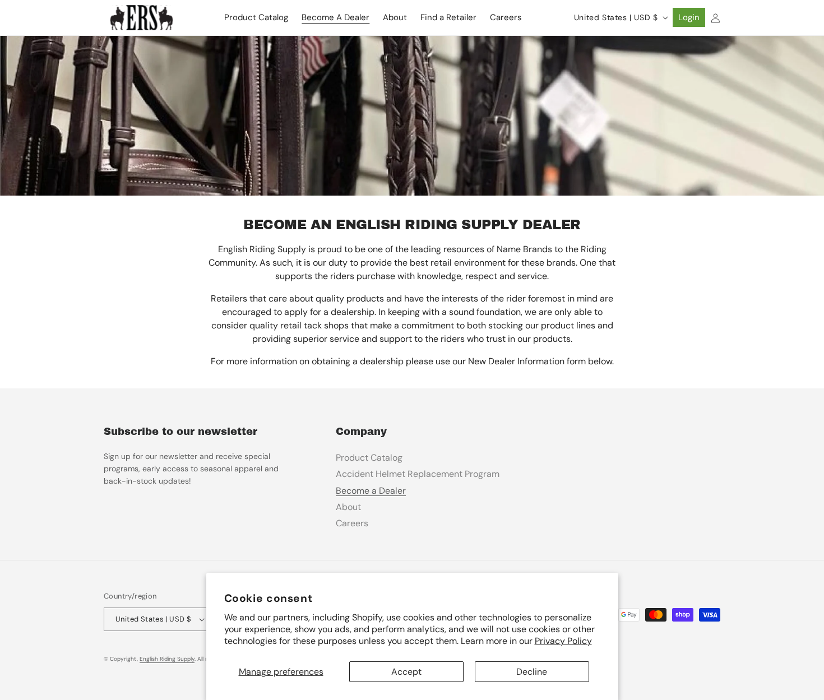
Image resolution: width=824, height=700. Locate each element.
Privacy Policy (563, 641)
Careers (352, 523)
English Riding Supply (167, 658)
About (348, 507)
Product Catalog (369, 457)
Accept (406, 672)
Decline (531, 672)
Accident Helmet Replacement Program (417, 474)
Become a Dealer (371, 491)
